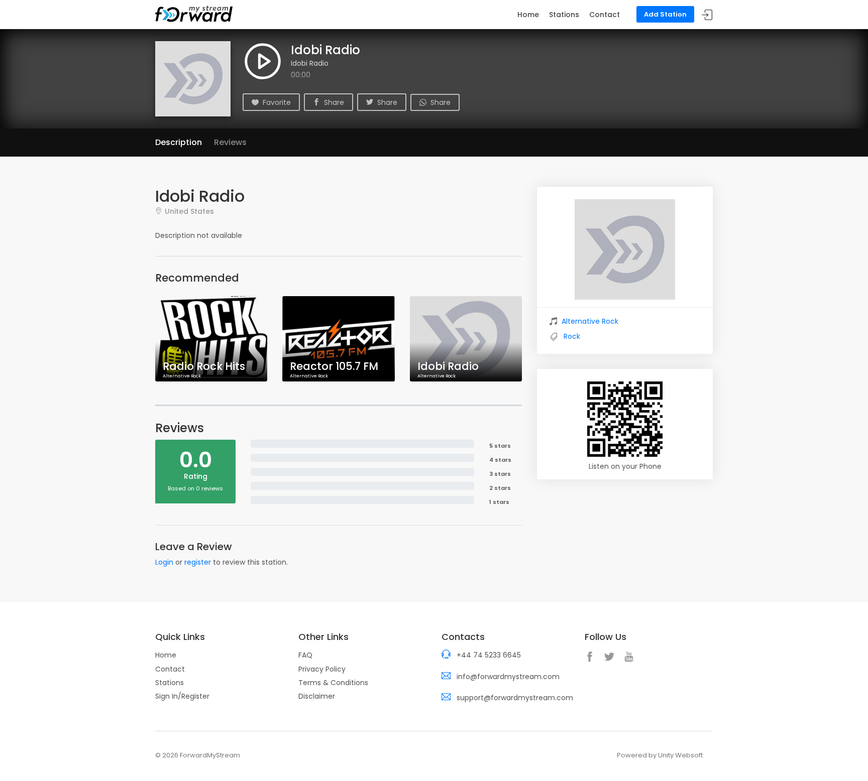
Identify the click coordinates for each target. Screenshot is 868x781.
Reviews (230, 142)
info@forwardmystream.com (508, 677)
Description (178, 142)
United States (189, 211)
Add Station (665, 14)
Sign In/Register (182, 696)
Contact (604, 15)
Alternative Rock (590, 321)
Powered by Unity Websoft (660, 755)
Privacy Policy (322, 669)
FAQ (305, 655)
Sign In (707, 15)
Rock (572, 336)
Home (528, 15)
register (197, 562)
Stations (564, 15)
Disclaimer (316, 696)
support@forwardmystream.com (515, 698)
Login (164, 562)
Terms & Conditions (333, 683)
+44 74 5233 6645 (489, 655)
